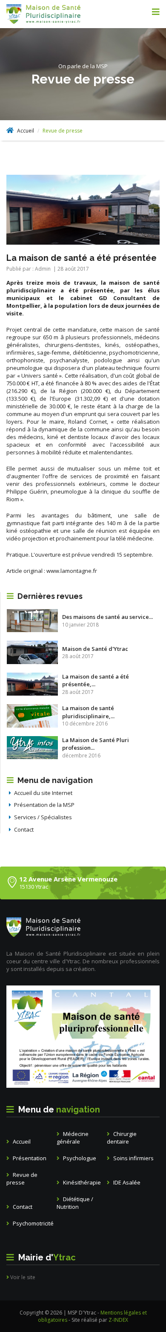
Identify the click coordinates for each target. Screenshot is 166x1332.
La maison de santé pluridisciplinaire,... (88, 712)
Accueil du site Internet (42, 793)
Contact (23, 829)
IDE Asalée (126, 1182)
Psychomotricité (32, 1223)
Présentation (28, 1158)
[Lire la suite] (32, 620)
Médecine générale (73, 1138)
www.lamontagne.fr (71, 571)
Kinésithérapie (81, 1182)
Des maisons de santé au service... (107, 617)
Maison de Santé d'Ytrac (95, 649)
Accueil (25, 130)
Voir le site (22, 1277)
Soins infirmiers (133, 1158)
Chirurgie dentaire (122, 1138)
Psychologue (79, 1158)
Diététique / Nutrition (75, 1203)
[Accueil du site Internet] (56, 14)
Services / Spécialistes (42, 817)
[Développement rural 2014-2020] (83, 1036)
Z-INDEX (118, 1319)
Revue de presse (21, 1179)
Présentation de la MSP (43, 805)
